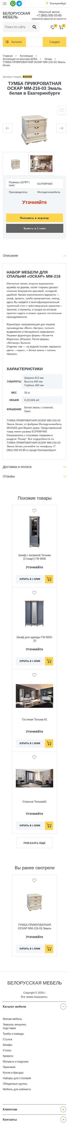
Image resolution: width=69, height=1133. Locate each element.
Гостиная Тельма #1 (34, 719)
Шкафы (7, 1044)
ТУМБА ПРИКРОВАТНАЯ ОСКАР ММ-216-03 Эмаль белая (34, 928)
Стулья (7, 1039)
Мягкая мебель (12, 1018)
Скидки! (54, 42)
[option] (34, 128)
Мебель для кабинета (17, 1089)
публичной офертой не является (49, 19)
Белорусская (16, 15)
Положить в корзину (34, 217)
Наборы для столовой (17, 1078)
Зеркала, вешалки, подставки (14, 1026)
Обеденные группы (15, 1083)
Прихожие (9, 1067)
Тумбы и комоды (13, 1033)
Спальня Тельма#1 (34, 801)
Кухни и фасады (13, 1072)
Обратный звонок (49, 11)
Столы (7, 1050)
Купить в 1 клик (35, 228)
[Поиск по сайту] (34, 27)
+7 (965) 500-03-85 (49, 15)
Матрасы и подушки (15, 1061)
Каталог (16, 42)
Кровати (8, 1055)
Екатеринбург (58, 3)
